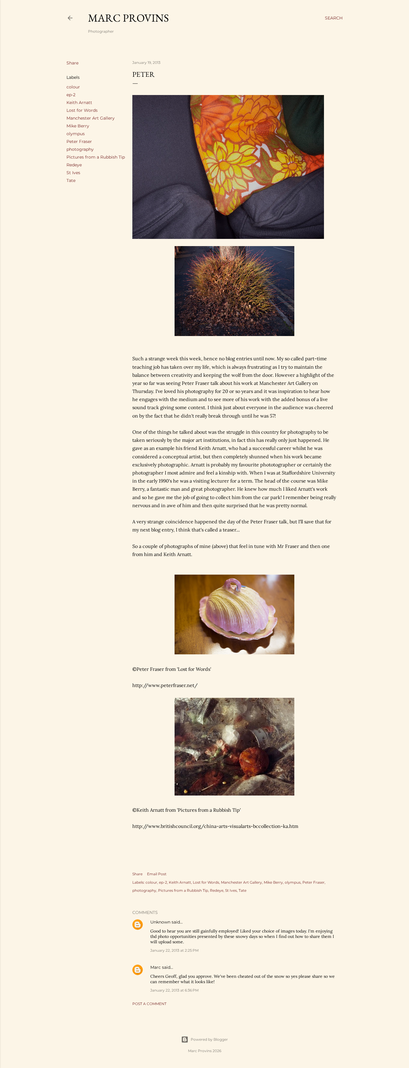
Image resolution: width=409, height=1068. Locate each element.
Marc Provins (128, 18)
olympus (75, 133)
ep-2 (70, 94)
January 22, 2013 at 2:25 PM (174, 950)
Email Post (156, 874)
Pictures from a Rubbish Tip (95, 157)
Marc (155, 967)
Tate (70, 180)
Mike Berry (77, 126)
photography (80, 149)
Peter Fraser (79, 141)
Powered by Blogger (209, 1039)
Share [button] (72, 63)
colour (73, 87)
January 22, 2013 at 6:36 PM (174, 990)
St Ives (73, 172)
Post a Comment (149, 1003)
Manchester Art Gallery (90, 118)
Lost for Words (82, 110)
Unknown (160, 922)
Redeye (74, 165)
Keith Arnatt (79, 102)
